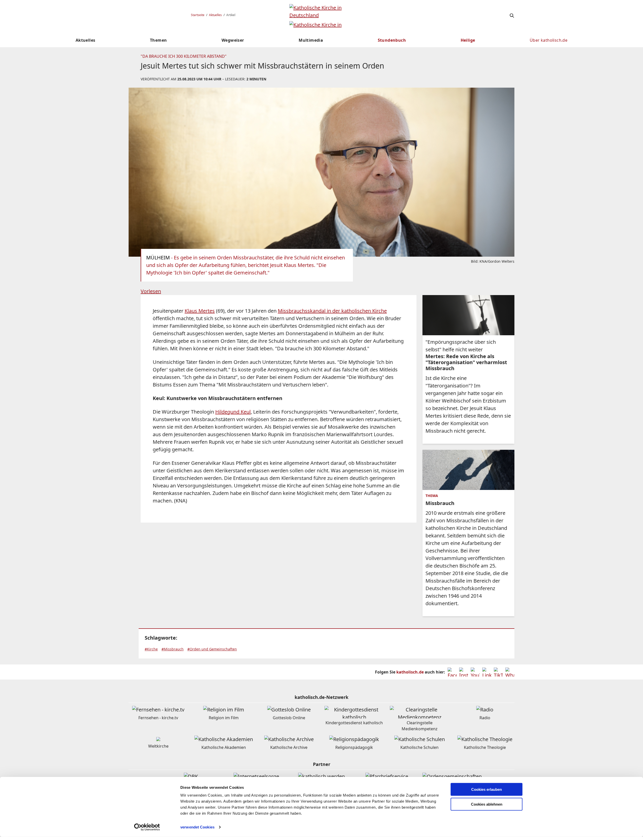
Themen (158, 40)
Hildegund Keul (233, 411)
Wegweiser (233, 40)
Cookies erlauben (486, 789)
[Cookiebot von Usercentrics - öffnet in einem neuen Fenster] (147, 827)
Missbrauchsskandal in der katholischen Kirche (332, 310)
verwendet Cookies (197, 827)
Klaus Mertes (200, 310)
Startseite (197, 15)
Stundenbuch (392, 40)
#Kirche (151, 649)
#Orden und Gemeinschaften (212, 649)
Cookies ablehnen (486, 804)
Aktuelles (215, 15)
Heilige (468, 40)
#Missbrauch (173, 649)
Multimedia (311, 40)
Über (548, 40)
